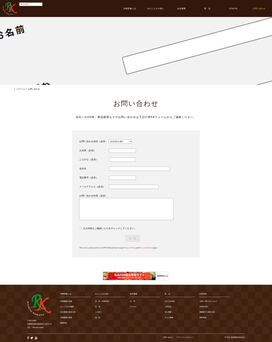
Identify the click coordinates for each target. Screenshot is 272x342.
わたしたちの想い (155, 8)
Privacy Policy (130, 248)
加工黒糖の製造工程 (68, 312)
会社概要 (181, 8)
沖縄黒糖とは (129, 8)
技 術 (97, 307)
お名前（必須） (87, 150)
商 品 (207, 8)
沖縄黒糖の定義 (66, 301)
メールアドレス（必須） (92, 186)
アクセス (133, 307)
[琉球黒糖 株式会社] (10, 8)
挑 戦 (97, 318)
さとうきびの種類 (67, 307)
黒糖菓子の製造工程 (207, 312)
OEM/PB (233, 8)
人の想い (98, 312)
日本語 (25, 4)
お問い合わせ (259, 8)
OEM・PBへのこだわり (208, 301)
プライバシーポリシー (184, 337)
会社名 (82, 168)
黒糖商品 (63, 323)
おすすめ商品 (170, 301)
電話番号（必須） (88, 177)
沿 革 (132, 301)
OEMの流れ (203, 307)
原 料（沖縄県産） (102, 301)
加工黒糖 (168, 312)
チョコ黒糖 (169, 318)
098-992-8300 (37, 327)
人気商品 (168, 307)
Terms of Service (146, 248)
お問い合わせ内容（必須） (93, 195)
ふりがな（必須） (88, 159)
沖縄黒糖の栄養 (66, 318)
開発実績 (202, 318)
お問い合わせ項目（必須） (93, 141)
